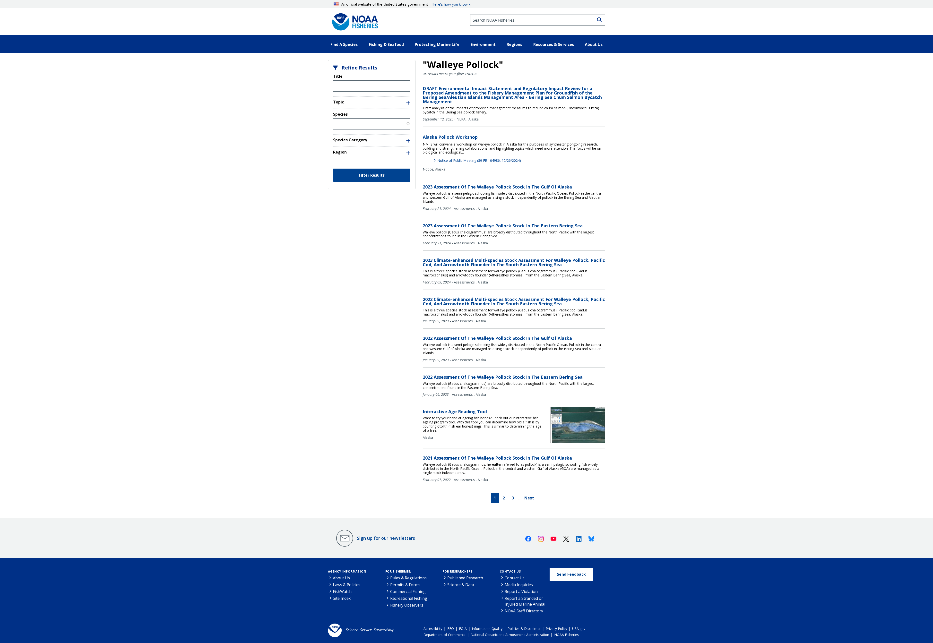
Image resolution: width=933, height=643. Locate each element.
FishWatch (342, 591)
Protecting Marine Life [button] (437, 44)
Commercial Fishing (408, 591)
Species (340, 114)
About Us (341, 578)
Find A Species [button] (344, 44)
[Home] (353, 20)
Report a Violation (521, 591)
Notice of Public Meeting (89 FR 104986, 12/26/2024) (479, 160)
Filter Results (372, 175)
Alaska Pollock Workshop (450, 137)
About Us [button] (594, 44)
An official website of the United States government (404, 4)
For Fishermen (398, 571)
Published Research (465, 578)
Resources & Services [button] (553, 44)
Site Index (342, 598)
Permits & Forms (405, 584)
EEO (450, 628)
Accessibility (432, 628)
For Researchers (457, 571)
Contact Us (510, 571)
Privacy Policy (556, 628)
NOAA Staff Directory (524, 611)
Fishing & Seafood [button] (386, 44)
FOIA (463, 628)
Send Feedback (571, 574)
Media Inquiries (519, 584)
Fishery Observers (406, 605)
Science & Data (460, 584)
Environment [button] (483, 44)
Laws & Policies (346, 584)
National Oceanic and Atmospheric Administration (510, 634)
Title (338, 76)
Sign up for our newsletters (386, 538)
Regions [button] (514, 44)
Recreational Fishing (408, 598)
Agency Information (347, 571)
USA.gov (578, 628)
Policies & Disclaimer (524, 628)
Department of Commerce (444, 634)
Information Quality (487, 628)
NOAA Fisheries (566, 634)
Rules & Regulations (408, 578)
